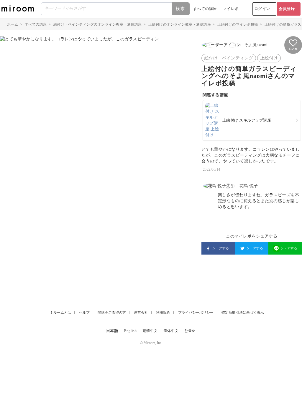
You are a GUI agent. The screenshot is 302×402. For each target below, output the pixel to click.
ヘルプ (84, 312)
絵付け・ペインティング (228, 58)
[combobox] (115, 8)
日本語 (112, 330)
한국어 (190, 331)
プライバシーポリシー (196, 312)
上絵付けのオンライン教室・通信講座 (179, 24)
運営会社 (141, 312)
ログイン (262, 8)
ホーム (12, 24)
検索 (180, 8)
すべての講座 (205, 8)
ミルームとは (60, 312)
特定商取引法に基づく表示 (242, 312)
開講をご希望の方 (112, 312)
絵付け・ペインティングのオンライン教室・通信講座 (97, 24)
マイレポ (231, 8)
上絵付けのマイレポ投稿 (237, 24)
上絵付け (269, 58)
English (130, 331)
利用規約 (163, 312)
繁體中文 (150, 331)
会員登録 (287, 8)
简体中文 (171, 331)
